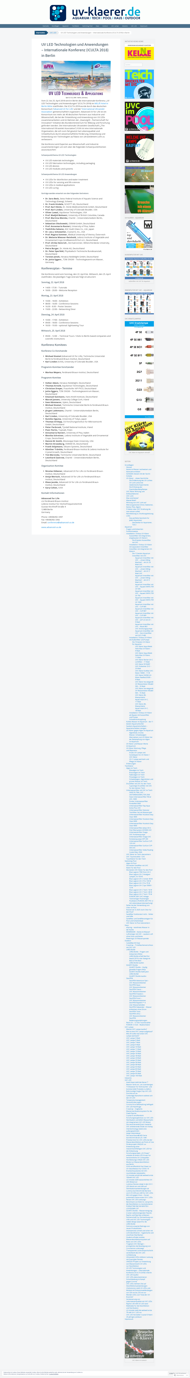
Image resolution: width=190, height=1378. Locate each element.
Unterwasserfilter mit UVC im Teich (139, 790)
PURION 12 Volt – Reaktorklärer (138, 1025)
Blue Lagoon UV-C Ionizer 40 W (141, 879)
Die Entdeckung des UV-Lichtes (140, 480)
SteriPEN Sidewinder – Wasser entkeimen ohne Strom (140, 1008)
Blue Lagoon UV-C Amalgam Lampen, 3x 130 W (139, 875)
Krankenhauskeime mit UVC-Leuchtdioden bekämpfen (137, 1172)
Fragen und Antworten (134, 529)
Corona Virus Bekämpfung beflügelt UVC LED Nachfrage (139, 1105)
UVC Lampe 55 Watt (133, 1067)
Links (128, 516)
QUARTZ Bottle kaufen (137, 976)
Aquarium (65, 26)
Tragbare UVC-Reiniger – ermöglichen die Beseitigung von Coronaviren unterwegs (138, 1246)
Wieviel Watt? (131, 500)
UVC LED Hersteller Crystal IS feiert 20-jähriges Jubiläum (139, 1316)
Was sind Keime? (132, 498)
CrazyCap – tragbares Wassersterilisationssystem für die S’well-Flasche (139, 1111)
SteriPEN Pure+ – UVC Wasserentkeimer (137, 999)
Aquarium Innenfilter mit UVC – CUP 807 (144, 610)
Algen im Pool (131, 863)
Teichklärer (75, 26)
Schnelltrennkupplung (137, 719)
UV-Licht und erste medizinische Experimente (139, 484)
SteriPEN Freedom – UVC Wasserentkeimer (137, 995)
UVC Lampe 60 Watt (133, 1069)
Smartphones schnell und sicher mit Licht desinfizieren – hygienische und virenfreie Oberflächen (139, 1233)
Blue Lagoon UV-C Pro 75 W (139, 883)
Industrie (125, 26)
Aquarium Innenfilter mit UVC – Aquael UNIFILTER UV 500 (144, 586)
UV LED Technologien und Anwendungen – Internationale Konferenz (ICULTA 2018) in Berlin (139, 1270)
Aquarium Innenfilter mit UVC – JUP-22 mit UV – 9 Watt (144, 620)
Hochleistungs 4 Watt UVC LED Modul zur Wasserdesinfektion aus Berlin (137, 1162)
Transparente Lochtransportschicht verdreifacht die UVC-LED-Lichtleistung (139, 1252)
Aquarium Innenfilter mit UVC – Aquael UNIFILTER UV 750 (144, 593)
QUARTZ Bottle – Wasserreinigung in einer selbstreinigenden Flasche (139, 1212)
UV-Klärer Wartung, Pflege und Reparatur (136, 749)
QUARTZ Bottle (132, 965)
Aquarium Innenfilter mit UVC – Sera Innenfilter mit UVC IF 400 (144, 633)
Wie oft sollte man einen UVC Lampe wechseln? (137, 1035)
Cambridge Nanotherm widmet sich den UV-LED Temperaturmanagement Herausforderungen (139, 1099)
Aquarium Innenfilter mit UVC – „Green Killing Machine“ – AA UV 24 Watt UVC (144, 561)
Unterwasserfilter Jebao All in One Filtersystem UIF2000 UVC (140, 829)
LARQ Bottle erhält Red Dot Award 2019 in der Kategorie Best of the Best (139, 958)
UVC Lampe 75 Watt (133, 1071)
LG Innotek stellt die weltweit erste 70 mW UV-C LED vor (139, 1311)
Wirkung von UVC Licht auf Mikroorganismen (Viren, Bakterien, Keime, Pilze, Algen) (139, 504)
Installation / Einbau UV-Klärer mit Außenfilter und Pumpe (140, 638)
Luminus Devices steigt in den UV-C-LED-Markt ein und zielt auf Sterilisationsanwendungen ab (139, 1186)
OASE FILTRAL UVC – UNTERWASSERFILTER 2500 (139, 793)
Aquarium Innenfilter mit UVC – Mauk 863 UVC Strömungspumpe (144, 626)
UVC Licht (129, 496)
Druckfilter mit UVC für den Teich (138, 784)
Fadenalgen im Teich (136, 775)
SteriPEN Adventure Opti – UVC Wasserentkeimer (139, 982)
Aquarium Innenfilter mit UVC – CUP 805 (144, 605)
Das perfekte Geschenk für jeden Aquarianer (139, 519)
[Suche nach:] (133, 65)
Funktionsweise (132, 531)
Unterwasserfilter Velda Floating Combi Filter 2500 (141, 851)
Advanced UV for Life (63, 109)
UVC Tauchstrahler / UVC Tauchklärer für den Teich (136, 858)
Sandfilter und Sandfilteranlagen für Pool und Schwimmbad (139, 920)
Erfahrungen (131, 764)
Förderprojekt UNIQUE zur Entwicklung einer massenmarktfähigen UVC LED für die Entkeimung (139, 1147)
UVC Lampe (115, 26)
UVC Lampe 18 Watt (133, 1056)
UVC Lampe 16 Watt (133, 1053)
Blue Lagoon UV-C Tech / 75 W (140, 894)
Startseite (46, 26)
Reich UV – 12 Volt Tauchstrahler (138, 1023)
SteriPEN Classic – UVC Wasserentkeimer (137, 990)
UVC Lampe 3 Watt (133, 1038)
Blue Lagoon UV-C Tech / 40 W (140, 892)
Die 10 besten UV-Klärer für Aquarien (141, 643)
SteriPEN (129, 978)
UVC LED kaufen (132, 1275)
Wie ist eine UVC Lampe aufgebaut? (139, 1031)
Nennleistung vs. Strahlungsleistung (139, 514)
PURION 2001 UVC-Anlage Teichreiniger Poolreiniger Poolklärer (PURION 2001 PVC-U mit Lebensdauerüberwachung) (141, 899)
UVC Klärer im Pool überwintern (138, 923)
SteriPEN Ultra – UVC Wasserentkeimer (137, 1015)
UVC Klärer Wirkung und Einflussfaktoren (135, 492)
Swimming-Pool (87, 26)
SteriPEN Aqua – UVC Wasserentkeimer (137, 986)
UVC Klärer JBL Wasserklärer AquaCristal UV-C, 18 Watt (141, 707)
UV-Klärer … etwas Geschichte (137, 478)
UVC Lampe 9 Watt (133, 1045)
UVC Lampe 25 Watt (133, 1060)
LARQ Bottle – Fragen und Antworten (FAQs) (138, 953)
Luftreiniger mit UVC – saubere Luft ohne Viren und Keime (139, 935)
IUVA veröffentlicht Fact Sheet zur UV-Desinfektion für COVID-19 (138, 1167)
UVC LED (134, 26)
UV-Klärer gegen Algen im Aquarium (139, 730)
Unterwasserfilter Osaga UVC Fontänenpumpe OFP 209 (140, 838)
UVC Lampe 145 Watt (134, 1076)
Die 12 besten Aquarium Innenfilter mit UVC (141, 554)
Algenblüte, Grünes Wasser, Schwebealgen (137, 734)
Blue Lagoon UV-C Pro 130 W (140, 881)
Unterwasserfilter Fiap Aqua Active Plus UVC (139, 807)
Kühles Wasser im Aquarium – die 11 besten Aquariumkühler (139, 723)
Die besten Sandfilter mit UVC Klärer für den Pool (137, 866)
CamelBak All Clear (133, 943)
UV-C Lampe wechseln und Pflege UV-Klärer (139, 760)
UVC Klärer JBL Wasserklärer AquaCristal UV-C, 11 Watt (141, 698)
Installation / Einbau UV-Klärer (137, 534)
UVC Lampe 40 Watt (133, 1065)
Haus (97, 26)
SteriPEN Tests (134, 1011)
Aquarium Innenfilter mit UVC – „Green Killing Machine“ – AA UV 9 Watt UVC (144, 579)
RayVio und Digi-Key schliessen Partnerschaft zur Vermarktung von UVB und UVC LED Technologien (139, 1217)
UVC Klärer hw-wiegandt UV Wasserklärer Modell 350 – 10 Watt (144, 684)
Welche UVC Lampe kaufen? (136, 1029)
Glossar (129, 467)
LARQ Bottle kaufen (136, 963)
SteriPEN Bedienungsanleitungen (138, 1019)
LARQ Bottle (130, 949)
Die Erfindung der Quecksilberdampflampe (138, 488)
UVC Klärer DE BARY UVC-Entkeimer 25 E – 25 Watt (143, 666)
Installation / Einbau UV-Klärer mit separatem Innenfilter (140, 546)
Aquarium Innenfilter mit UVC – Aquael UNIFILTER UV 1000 (144, 600)
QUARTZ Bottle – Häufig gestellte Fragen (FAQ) (138, 968)
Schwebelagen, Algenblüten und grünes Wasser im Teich (141, 780)
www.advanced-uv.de (51, 527)
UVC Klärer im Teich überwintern (138, 854)
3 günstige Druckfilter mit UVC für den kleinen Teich (140, 787)
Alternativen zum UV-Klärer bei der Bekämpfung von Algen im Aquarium (140, 739)
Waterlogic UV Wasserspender (137, 938)
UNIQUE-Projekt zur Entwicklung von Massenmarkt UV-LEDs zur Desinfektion (138, 1263)
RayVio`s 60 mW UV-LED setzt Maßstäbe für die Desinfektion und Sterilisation (137, 1306)
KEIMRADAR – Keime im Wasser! (138, 932)
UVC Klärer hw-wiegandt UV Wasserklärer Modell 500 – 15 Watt (144, 690)
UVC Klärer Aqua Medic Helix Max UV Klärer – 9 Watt (143, 648)
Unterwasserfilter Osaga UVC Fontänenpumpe (138, 833)
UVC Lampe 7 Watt (133, 1042)
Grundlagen (55, 26)
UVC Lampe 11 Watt (133, 1049)
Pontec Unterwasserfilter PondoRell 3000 (138, 802)
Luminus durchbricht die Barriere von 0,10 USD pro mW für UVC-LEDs (139, 1192)
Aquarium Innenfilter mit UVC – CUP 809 (144, 614)
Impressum (143, 26)
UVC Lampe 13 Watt (133, 1051)
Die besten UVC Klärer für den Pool (139, 870)
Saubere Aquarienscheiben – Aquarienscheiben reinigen (137, 727)
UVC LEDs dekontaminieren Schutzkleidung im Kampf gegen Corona (136, 1279)
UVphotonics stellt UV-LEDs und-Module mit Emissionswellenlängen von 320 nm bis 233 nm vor (139, 1290)
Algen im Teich (131, 768)
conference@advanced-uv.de (60, 522)
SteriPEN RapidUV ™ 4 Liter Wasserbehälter (137, 1004)
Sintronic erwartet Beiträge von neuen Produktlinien (138, 1227)
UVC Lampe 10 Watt (133, 1047)
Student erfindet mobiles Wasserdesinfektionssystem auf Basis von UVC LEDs (138, 1239)
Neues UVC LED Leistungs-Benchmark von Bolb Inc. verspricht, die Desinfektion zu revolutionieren (139, 1202)
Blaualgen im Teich (136, 770)
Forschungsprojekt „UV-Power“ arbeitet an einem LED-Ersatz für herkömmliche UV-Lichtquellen (138, 1155)
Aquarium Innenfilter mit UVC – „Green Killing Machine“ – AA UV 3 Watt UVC (144, 570)
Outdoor (105, 26)
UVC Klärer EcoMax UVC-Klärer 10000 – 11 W (144, 672)
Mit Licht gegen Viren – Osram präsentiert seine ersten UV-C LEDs (139, 1196)
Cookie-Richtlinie (53, 1374)
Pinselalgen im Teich (136, 777)
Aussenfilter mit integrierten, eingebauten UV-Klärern (140, 537)
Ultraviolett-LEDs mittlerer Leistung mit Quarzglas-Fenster (139, 1258)
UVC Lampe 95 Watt (133, 1073)
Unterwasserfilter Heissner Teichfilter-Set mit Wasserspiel (140, 811)
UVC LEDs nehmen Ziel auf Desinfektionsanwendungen (136, 1285)
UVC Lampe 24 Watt (133, 1058)
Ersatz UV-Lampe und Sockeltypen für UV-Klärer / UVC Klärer (139, 755)
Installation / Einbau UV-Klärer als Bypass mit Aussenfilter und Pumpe (140, 715)
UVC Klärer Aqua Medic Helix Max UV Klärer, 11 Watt (143, 655)
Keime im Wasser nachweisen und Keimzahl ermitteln (138, 470)
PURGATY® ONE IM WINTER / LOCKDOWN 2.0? (137, 1207)
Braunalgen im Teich (137, 772)
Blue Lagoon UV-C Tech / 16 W (140, 890)
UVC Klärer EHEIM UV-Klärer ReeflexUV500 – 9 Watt (143, 677)
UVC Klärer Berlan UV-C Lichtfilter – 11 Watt (144, 661)
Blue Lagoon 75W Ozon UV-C (140, 872)
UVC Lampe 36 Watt (133, 1062)
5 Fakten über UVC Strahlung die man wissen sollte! (138, 510)
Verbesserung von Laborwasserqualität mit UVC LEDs (139, 1300)
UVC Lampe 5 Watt (133, 1040)
